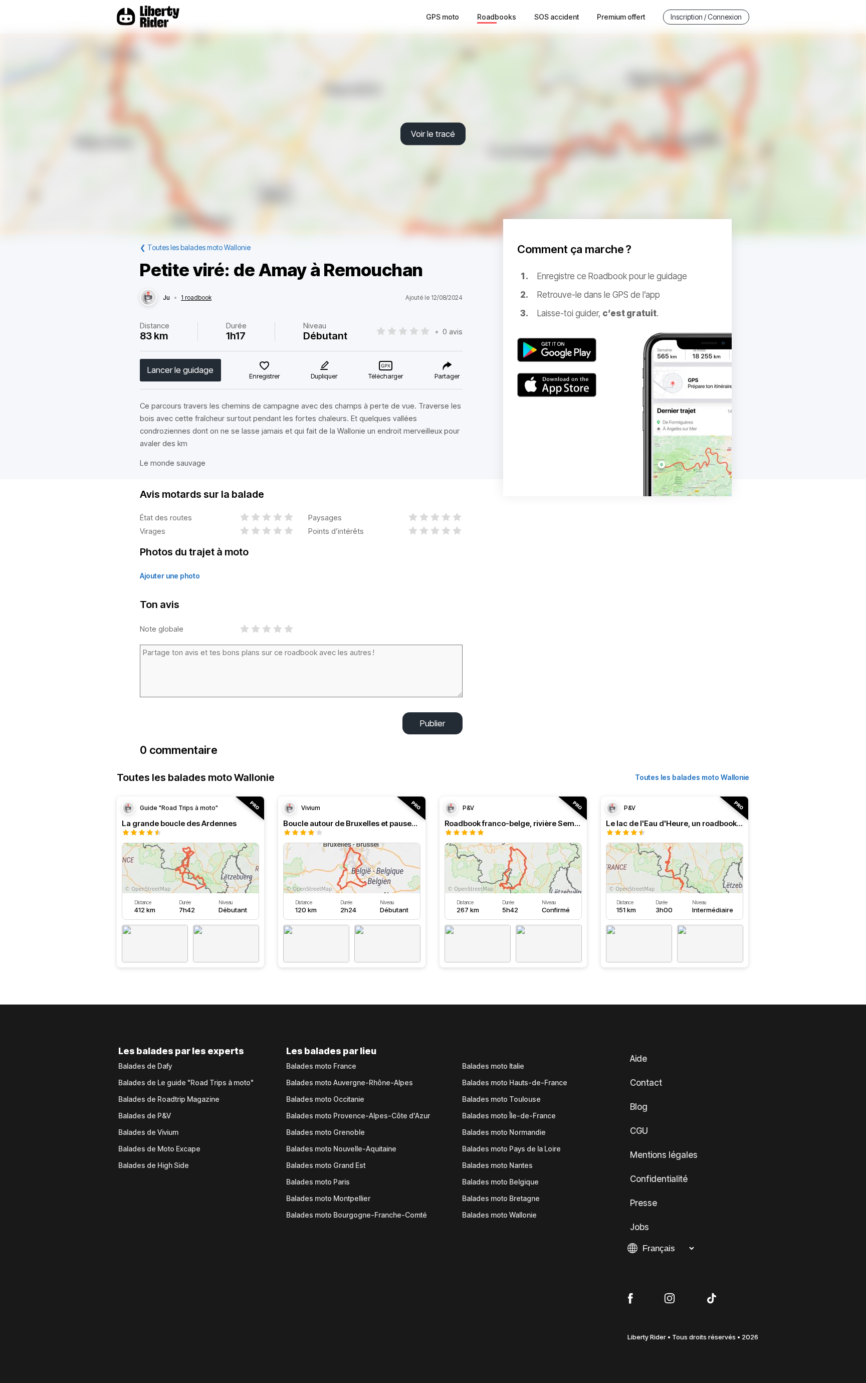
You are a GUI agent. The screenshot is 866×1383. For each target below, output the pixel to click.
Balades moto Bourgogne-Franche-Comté (356, 1215)
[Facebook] (630, 1299)
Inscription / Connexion (706, 17)
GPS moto (442, 17)
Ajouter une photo (170, 575)
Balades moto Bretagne (501, 1198)
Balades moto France (321, 1066)
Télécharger (385, 376)
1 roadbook (196, 298)
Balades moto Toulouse (501, 1099)
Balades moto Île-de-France (509, 1115)
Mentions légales (664, 1155)
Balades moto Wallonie (499, 1215)
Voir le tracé (433, 134)
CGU (639, 1131)
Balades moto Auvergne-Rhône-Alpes (349, 1082)
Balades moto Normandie (504, 1132)
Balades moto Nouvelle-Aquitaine (341, 1148)
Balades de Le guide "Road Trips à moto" (186, 1082)
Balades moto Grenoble (325, 1132)
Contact (646, 1083)
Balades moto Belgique (500, 1182)
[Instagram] (669, 1299)
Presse (643, 1203)
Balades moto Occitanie (325, 1099)
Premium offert (621, 17)
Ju (166, 298)
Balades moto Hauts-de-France (514, 1082)
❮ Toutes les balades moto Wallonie (195, 247)
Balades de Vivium (148, 1132)
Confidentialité (659, 1179)
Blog (638, 1107)
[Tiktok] (711, 1299)
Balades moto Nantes (497, 1165)
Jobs (639, 1227)
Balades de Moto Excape (159, 1148)
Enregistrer (264, 376)
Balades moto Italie (493, 1066)
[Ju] (148, 298)
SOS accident (556, 17)
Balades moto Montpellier (328, 1198)
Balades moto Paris (318, 1182)
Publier (432, 723)
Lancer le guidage (180, 370)
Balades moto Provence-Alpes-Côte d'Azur (358, 1115)
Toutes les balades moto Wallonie (692, 777)
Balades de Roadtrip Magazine (169, 1099)
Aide (638, 1059)
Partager (447, 376)
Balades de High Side (153, 1165)
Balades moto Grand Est (325, 1165)
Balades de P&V (144, 1115)
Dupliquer (324, 376)
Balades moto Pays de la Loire (511, 1148)
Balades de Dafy (145, 1066)
